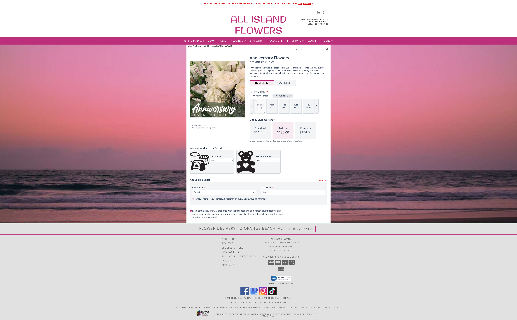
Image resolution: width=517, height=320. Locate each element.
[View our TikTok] (272, 294)
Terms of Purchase (305, 314)
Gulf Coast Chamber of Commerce (194, 307)
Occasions (276, 40)
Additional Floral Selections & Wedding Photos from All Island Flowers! (253, 307)
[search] (327, 49)
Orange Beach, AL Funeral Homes (242, 298)
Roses (222, 40)
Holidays (295, 40)
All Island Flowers (305, 307)
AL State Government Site (273, 302)
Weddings (236, 40)
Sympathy (256, 40)
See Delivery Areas (301, 228)
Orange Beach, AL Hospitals (277, 298)
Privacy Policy (283, 314)
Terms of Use (266, 316)
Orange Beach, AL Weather (244, 302)
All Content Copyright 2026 (232, 314)
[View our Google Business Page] (254, 294)
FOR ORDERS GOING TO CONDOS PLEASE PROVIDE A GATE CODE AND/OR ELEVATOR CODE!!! (258, 3)
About (312, 40)
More (327, 40)
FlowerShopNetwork (260, 314)
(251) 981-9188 (321, 24)
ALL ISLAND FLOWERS (258, 25)
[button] (320, 12)
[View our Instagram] (263, 294)
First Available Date (283, 95)
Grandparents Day (202, 40)
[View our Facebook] (244, 294)
